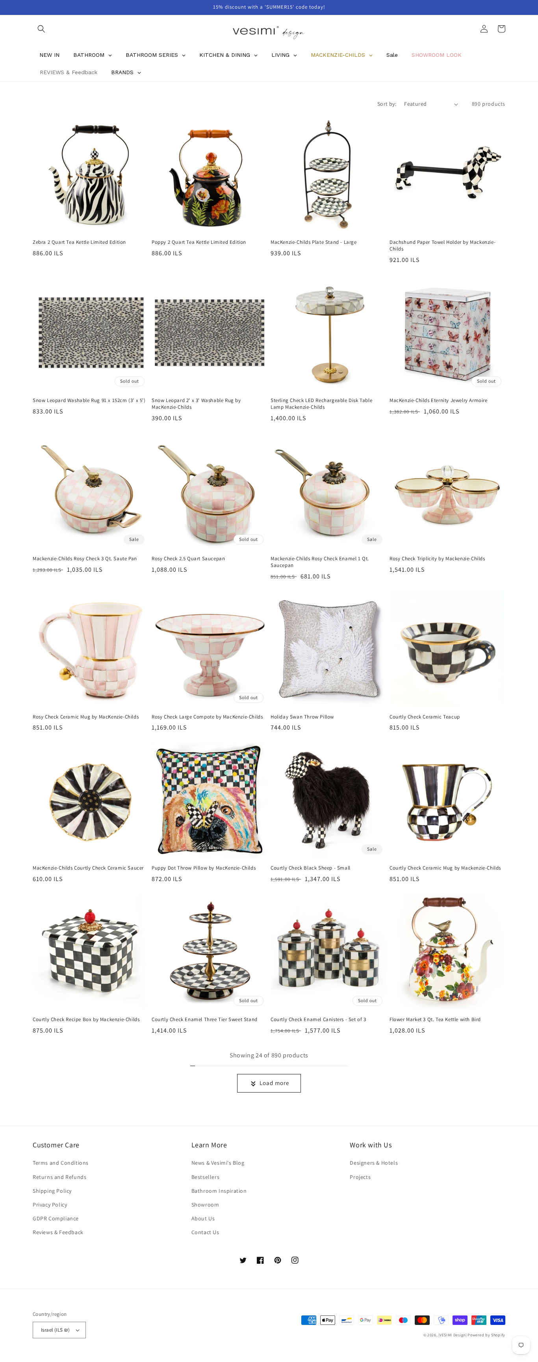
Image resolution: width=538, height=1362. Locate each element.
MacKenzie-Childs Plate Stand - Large (314, 242)
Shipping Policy (52, 1190)
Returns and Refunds (59, 1177)
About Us (203, 1218)
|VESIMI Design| (452, 1335)
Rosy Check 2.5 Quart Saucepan (188, 559)
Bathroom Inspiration (219, 1190)
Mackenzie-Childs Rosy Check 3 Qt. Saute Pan (85, 559)
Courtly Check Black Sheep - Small (311, 868)
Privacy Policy (50, 1204)
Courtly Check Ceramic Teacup (425, 717)
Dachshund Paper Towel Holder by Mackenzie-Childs (442, 245)
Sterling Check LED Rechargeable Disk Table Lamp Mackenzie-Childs (321, 403)
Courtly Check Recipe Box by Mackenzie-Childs (86, 1019)
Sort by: (386, 103)
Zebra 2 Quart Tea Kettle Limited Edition (79, 242)
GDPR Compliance (56, 1218)
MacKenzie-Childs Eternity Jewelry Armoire (439, 400)
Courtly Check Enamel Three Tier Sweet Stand (205, 1019)
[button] (41, 28)
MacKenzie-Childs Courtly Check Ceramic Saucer (88, 868)
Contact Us (205, 1232)
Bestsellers (205, 1177)
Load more (274, 1083)
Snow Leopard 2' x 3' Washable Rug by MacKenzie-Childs (196, 403)
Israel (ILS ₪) (55, 1329)
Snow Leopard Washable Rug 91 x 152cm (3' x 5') (89, 400)
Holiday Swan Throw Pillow (302, 717)
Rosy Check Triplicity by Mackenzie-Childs (437, 559)
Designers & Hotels (374, 1162)
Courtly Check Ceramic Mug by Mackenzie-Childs (445, 868)
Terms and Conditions (61, 1162)
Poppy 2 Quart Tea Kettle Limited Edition (199, 242)
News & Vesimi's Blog (218, 1162)
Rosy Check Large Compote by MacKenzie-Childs (207, 717)
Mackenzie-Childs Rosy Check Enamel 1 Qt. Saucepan (320, 562)
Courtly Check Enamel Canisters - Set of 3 (318, 1019)
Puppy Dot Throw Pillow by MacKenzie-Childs (204, 868)
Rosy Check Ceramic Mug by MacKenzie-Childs (86, 717)
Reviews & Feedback (58, 1232)
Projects (360, 1177)
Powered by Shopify (486, 1335)
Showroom (205, 1204)
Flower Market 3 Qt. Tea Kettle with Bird (435, 1019)
